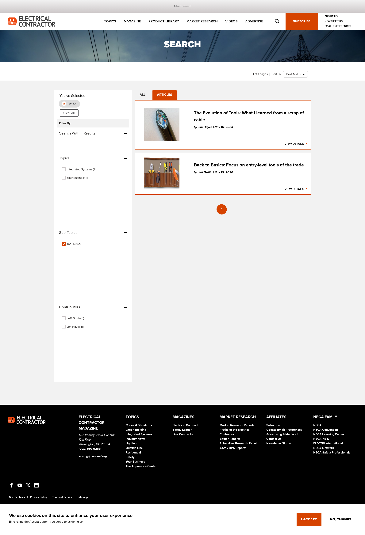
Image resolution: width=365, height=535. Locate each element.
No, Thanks (340, 519)
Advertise (254, 21)
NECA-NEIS (321, 439)
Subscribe (301, 21)
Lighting (131, 443)
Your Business (135, 462)
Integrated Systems (139, 434)
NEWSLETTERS (334, 21)
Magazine (132, 21)
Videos (231, 21)
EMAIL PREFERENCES (338, 26)
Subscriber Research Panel (238, 443)
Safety (130, 457)
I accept (309, 519)
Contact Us (274, 439)
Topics (110, 21)
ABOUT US (331, 16)
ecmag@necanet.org (93, 456)
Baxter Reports (230, 439)
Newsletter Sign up (279, 443)
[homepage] (31, 21)
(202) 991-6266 (90, 449)
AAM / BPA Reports (233, 448)
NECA (317, 425)
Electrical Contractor (187, 425)
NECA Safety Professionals (331, 452)
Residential (133, 452)
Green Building (136, 430)
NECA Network (323, 448)
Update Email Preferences (284, 430)
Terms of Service (62, 497)
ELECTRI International (328, 443)
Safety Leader (182, 430)
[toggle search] (277, 21)
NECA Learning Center (328, 434)
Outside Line (134, 448)
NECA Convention (325, 430)
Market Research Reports (237, 425)
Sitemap (83, 497)
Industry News (135, 439)
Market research (202, 21)
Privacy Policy (38, 497)
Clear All (69, 113)
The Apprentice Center (141, 466)
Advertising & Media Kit (282, 434)
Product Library (163, 21)
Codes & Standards (139, 425)
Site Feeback (17, 497)
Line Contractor (183, 434)
